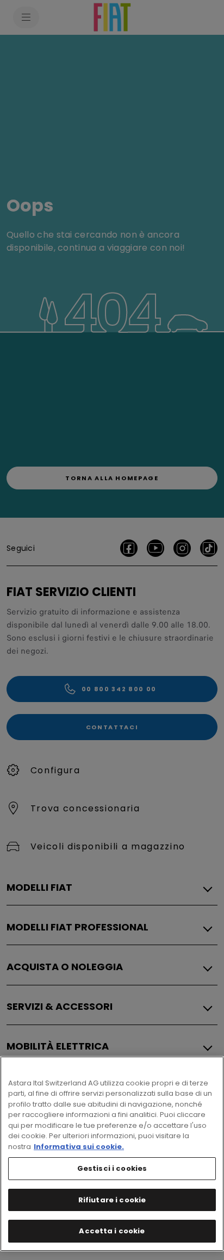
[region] (112, 1153)
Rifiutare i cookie (112, 1200)
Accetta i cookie (112, 1231)
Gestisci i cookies (112, 1168)
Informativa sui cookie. (79, 1146)
